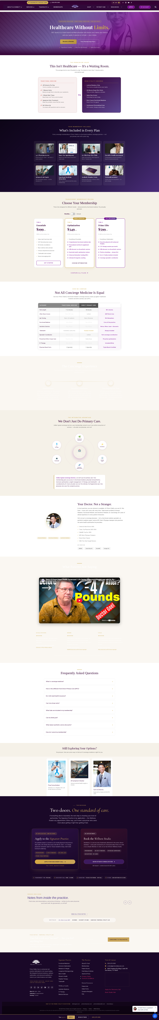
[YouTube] (128, 2)
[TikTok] (131, 2)
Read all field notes (78, 914)
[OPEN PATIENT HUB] (108, 7)
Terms (90, 1008)
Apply (71, 1017)
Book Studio (82, 1017)
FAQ (83, 994)
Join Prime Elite (110, 263)
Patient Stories (86, 968)
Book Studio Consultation (103, 861)
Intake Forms (85, 989)
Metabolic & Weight (64, 968)
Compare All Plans (79, 273)
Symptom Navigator (87, 991)
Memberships (85, 966)
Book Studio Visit (110, 992)
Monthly (67, 214)
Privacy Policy (86, 976)
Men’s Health (62, 973)
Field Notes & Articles (87, 971)
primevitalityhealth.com (99, 1004)
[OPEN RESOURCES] (121, 7)
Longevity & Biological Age (66, 971)
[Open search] (155, 7)
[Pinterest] (52, 987)
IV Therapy (62, 991)
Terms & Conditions (88, 978)
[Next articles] (130, 902)
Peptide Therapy (63, 979)
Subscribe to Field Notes (118, 939)
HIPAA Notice (97, 1008)
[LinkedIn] (38, 987)
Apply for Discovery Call (53, 861)
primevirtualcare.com (86, 1004)
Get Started (48, 263)
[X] (48, 987)
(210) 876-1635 (111, 963)
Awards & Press (86, 973)
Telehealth (61, 981)
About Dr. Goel (86, 963)
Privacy (85, 1008)
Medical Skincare (63, 994)
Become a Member (68, 41)
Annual (79, 214)
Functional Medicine (64, 963)
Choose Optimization (79, 263)
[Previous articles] (125, 902)
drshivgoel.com (76, 1004)
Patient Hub (85, 986)
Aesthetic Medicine (64, 989)
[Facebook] (123, 2)
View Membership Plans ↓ (88, 41)
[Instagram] (126, 2)
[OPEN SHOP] (93, 7)
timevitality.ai (110, 1004)
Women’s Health (63, 976)
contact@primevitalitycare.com (115, 966)
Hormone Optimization (65, 966)
